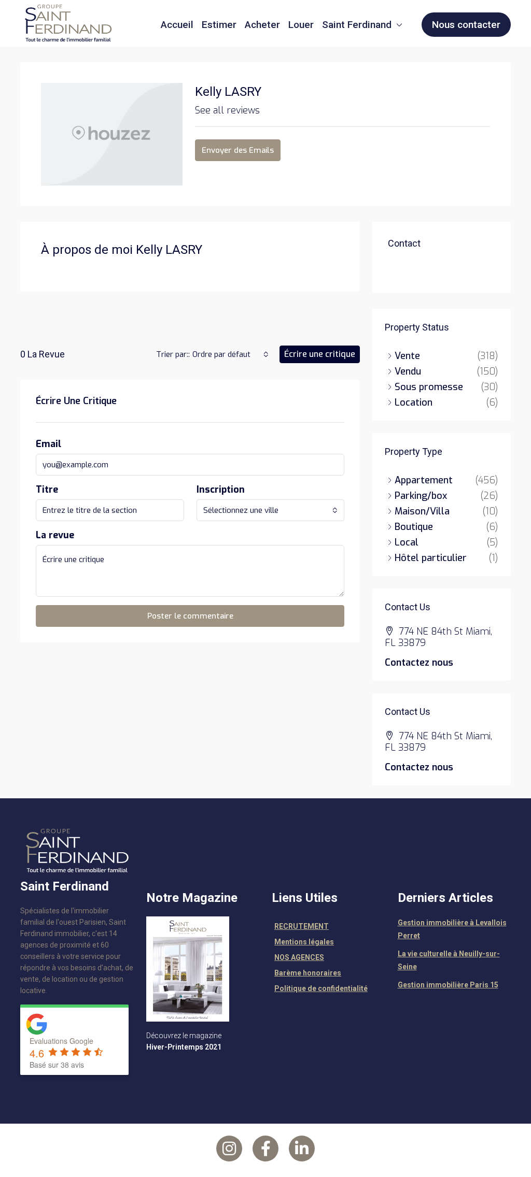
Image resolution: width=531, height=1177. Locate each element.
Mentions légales (304, 942)
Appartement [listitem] (424, 480)
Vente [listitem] (407, 356)
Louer (301, 25)
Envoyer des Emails (238, 150)
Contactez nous (419, 662)
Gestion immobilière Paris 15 (448, 985)
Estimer (219, 25)
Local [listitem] (406, 542)
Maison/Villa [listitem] (422, 511)
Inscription (221, 489)
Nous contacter (466, 25)
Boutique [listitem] (414, 527)
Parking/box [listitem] (421, 495)
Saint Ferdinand (357, 25)
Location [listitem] (413, 402)
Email (48, 444)
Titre (47, 489)
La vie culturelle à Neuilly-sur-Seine (449, 960)
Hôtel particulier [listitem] (431, 558)
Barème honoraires (307, 973)
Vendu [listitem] (408, 371)
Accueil (177, 25)
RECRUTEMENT (301, 926)
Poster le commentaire (190, 616)
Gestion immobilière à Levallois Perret (452, 929)
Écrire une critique (319, 354)
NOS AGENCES (299, 957)
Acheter (262, 25)
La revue (55, 535)
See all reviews (227, 110)
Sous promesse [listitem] (429, 387)
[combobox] (230, 354)
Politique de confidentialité (321, 988)
